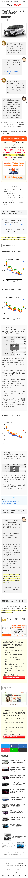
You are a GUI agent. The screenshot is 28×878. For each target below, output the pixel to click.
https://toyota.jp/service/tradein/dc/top (14, 224)
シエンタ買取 (11, 19)
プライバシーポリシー (7, 865)
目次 (12, 186)
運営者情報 (20, 863)
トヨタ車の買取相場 (7, 17)
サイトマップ (20, 869)
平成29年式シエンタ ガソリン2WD (15, 195)
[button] (25, 421)
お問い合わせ (7, 869)
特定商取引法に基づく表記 (20, 866)
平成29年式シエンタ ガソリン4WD (15, 197)
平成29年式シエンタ (10, 193)
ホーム (7, 863)
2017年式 (5, 19)
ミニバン (18, 19)
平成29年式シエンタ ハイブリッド (15, 200)
